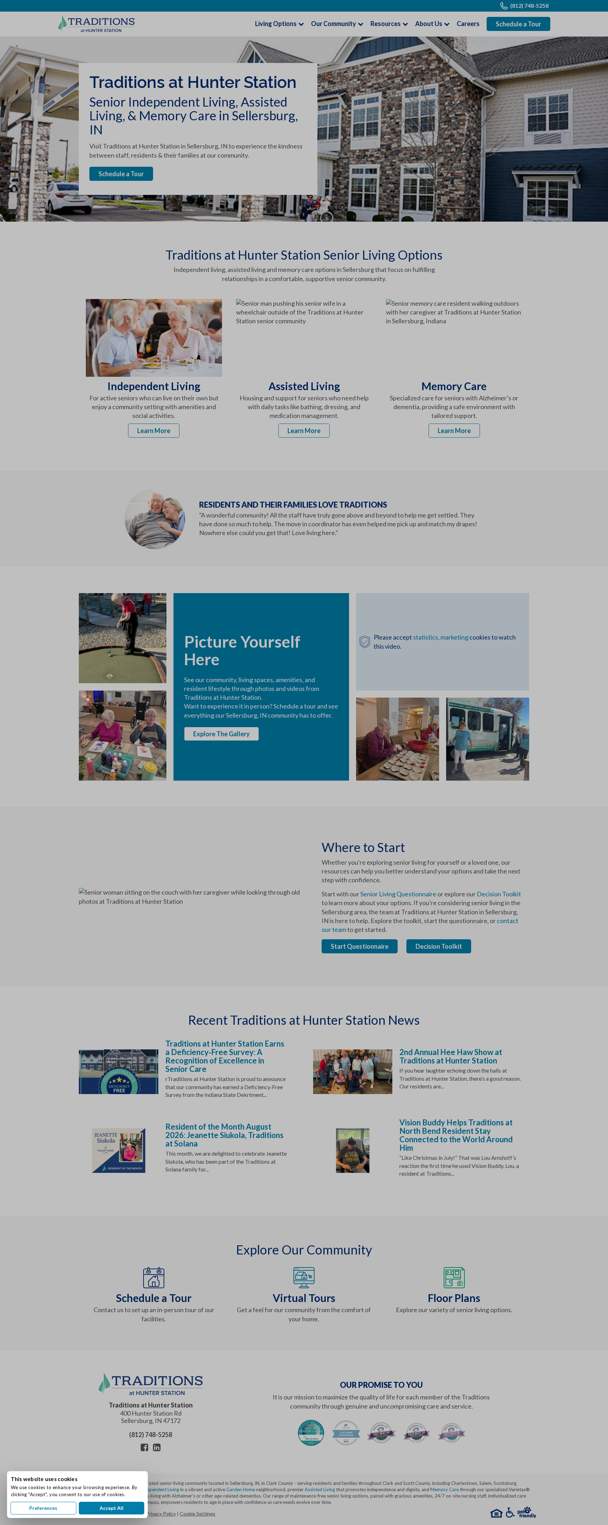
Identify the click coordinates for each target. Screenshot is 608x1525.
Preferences (43, 1508)
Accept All (112, 1508)
